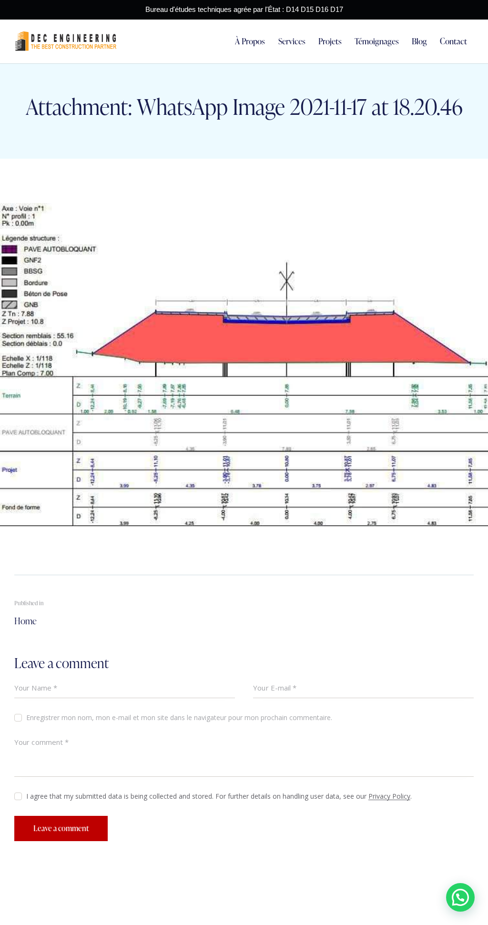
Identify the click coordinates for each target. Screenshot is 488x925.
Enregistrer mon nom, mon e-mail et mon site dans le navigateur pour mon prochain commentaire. (179, 717)
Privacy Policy (389, 796)
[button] (460, 897)
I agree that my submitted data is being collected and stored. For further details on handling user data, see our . (219, 796)
